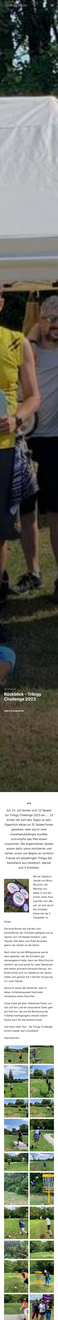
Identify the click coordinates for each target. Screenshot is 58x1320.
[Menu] (52, 5)
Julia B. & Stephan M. (14, 711)
